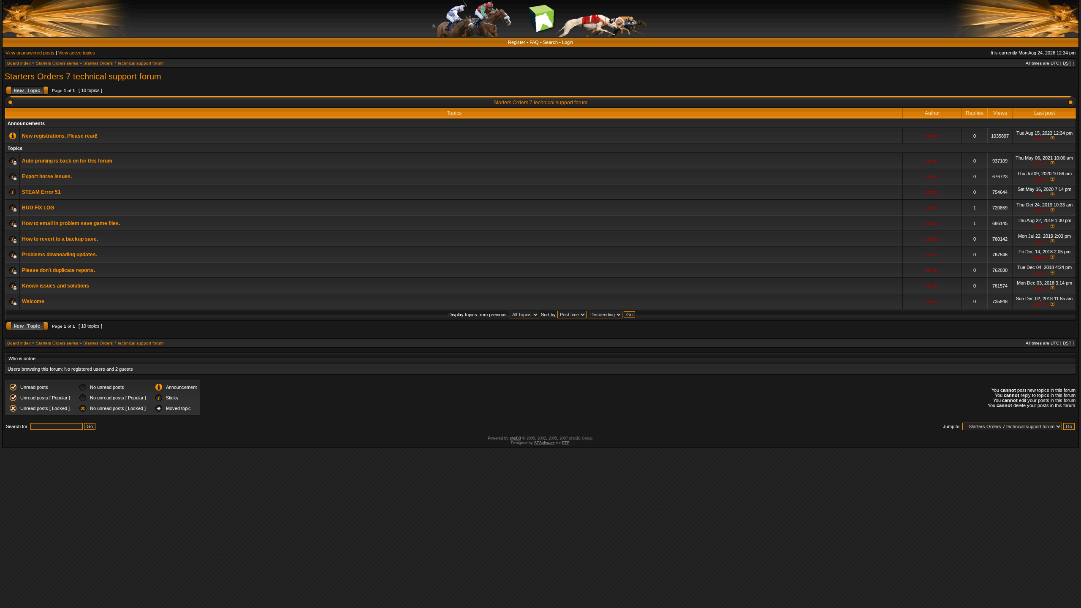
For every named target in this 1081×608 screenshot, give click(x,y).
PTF (565, 443)
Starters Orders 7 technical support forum (123, 63)
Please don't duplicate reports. (58, 270)
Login (567, 42)
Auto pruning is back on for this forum (67, 161)
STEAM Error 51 (41, 192)
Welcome (33, 301)
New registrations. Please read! (60, 136)
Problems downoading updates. (59, 255)
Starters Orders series (57, 63)
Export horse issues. (47, 176)
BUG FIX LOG (38, 208)
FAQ (534, 42)
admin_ (932, 135)
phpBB (515, 438)
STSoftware (544, 443)
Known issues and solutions (55, 286)
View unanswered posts (29, 52)
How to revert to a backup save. (60, 239)
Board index (19, 63)
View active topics (76, 52)
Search (550, 42)
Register (516, 42)
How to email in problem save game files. (71, 223)
